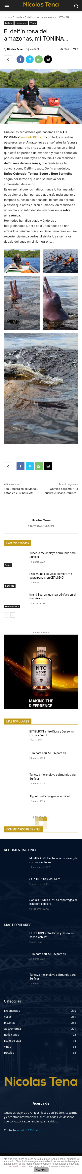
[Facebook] (20, 59)
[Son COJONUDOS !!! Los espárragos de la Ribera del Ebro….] (15, 906)
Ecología (17, 17)
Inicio (7, 17)
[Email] (48, 59)
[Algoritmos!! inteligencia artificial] (15, 802)
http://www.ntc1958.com (41, 525)
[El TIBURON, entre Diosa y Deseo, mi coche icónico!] (15, 737)
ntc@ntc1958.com (29, 1130)
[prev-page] (6, 615)
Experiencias (21, 23)
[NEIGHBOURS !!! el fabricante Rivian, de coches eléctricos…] (15, 864)
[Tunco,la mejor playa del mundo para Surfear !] (15, 559)
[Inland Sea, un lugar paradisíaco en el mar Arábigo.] (15, 600)
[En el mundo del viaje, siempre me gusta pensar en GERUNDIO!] (15, 580)
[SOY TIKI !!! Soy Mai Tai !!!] (15, 885)
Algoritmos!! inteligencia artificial (49, 796)
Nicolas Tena (15, 49)
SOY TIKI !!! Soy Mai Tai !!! (44, 879)
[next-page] (12, 615)
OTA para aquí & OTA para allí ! (48, 753)
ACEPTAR (41, 1170)
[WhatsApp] (39, 59)
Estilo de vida (12, 606)
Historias (9, 585)
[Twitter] (30, 59)
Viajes (33, 23)
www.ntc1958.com (33, 137)
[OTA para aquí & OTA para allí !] (15, 759)
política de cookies (18, 1166)
